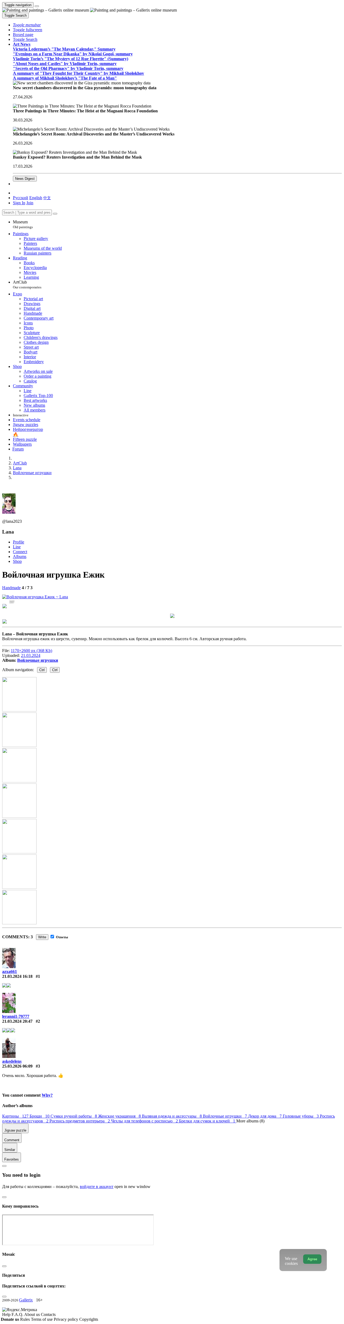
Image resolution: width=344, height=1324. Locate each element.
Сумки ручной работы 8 (74, 1116)
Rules (25, 1319)
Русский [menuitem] (20, 197)
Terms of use (42, 1319)
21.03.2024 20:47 (17, 1021)
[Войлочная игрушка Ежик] (35, 597)
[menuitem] (47, 197)
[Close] (55, 213)
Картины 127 (16, 1116)
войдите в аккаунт (96, 1186)
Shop (17, 561)
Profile (18, 542)
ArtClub (27, 284)
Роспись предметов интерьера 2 (80, 1121)
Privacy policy (66, 1319)
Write (42, 937)
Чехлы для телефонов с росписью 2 (145, 1121)
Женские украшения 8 (120, 1116)
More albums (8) (250, 1121)
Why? (47, 1095)
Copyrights (88, 1319)
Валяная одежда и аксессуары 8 (172, 1116)
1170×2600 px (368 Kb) (31, 650)
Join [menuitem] (29, 203)
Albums (19, 556)
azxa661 (9, 971)
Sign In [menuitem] (19, 203)
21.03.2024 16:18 (17, 976)
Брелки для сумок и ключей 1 (207, 1121)
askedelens (12, 1061)
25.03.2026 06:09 (17, 1066)
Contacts (48, 1314)
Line (17, 547)
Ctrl (42, 670)
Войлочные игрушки (37, 660)
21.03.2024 (30, 655)
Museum (23, 224)
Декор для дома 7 (265, 1116)
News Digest (25, 179)
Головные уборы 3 (301, 1116)
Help (7, 1314)
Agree (312, 1259)
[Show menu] (37, 6)
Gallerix (26, 1300)
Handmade (11, 587)
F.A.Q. (18, 1314)
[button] (27, 25)
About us (32, 1314)
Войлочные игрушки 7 (225, 1116)
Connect (20, 551)
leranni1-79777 (15, 1016)
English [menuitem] (35, 197)
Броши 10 (40, 1116)
